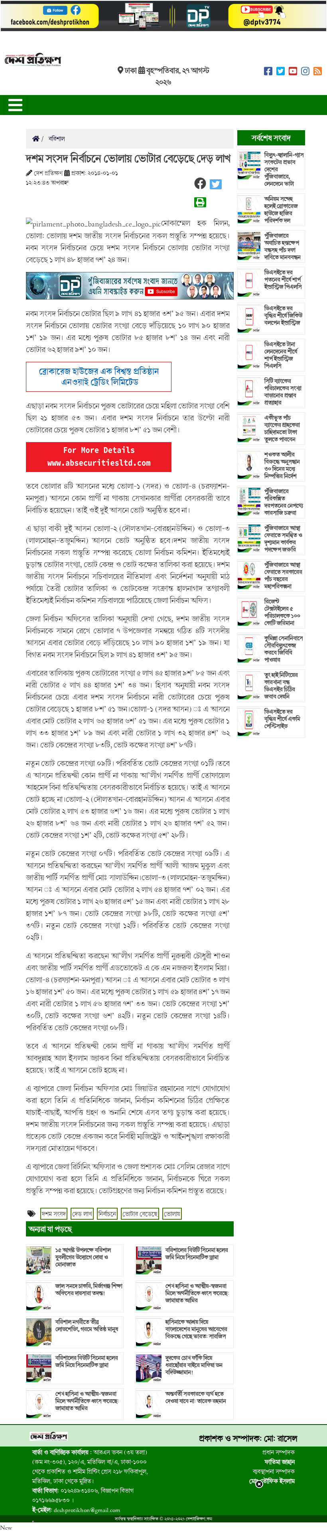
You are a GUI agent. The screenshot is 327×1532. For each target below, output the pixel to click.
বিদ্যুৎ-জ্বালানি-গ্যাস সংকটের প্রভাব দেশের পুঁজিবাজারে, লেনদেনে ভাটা (284, 169)
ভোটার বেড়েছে (140, 1213)
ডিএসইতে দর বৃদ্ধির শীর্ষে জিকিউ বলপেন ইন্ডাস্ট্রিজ (283, 315)
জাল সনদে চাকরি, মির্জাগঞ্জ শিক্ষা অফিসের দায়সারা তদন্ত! (88, 1289)
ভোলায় (172, 1213)
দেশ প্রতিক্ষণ (48, 173)
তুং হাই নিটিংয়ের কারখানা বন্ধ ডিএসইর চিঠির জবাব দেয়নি (281, 685)
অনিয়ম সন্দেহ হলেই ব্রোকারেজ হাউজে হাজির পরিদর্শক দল (281, 209)
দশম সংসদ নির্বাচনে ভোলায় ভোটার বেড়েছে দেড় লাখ (128, 158)
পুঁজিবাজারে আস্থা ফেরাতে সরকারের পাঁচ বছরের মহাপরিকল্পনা (283, 575)
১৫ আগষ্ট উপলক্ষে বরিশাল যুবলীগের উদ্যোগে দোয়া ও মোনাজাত (83, 1257)
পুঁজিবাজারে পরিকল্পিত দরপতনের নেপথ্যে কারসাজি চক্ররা (283, 502)
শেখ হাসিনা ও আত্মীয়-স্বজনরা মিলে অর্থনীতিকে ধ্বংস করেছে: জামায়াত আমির (87, 1401)
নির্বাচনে (107, 1213)
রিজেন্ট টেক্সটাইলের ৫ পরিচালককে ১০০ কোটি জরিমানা (282, 612)
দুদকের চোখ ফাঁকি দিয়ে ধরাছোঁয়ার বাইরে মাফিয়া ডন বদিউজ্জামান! (194, 1365)
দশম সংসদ (54, 1213)
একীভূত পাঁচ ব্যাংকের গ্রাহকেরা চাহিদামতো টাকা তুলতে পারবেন (282, 428)
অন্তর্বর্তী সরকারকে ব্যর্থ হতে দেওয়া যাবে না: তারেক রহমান (195, 1397)
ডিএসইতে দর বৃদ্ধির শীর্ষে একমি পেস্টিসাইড (282, 719)
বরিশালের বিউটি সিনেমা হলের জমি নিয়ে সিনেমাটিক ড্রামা (86, 1361)
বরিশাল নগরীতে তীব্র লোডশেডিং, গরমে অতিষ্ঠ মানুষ (86, 1325)
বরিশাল (56, 138)
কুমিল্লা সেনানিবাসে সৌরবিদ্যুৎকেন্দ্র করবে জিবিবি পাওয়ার (283, 649)
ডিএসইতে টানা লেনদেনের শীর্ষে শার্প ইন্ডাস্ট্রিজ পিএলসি (280, 355)
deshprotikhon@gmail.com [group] (76, 1509)
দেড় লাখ (82, 1213)
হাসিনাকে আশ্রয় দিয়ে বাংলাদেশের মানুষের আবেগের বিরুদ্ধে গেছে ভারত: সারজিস (196, 1329)
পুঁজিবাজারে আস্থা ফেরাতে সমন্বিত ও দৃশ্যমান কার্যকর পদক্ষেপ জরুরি (283, 538)
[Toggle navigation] (15, 105)
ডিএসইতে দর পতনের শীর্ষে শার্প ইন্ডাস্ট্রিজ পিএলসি (283, 279)
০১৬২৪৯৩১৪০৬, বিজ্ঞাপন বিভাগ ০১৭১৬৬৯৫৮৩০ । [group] (83, 1495)
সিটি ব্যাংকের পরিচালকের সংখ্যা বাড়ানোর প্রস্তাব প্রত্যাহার (282, 391)
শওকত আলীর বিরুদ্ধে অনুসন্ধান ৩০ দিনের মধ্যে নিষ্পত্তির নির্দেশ (282, 465)
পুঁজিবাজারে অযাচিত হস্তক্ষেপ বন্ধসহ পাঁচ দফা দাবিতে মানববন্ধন (282, 246)
